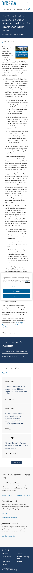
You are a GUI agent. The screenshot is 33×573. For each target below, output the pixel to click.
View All (4, 373)
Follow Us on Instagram (9, 517)
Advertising (5, 554)
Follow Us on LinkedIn (9, 514)
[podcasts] (8, 550)
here (13, 333)
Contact (4, 564)
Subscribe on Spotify (23, 495)
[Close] (30, 275)
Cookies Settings (16, 286)
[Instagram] (2, 550)
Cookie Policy (6, 557)
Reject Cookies (16, 291)
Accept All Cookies (16, 296)
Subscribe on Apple (8, 495)
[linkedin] (5, 550)
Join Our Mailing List (8, 536)
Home (4, 9)
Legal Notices (6, 561)
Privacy (19, 561)
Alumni (19, 554)
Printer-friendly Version (10, 42)
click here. (27, 281)
